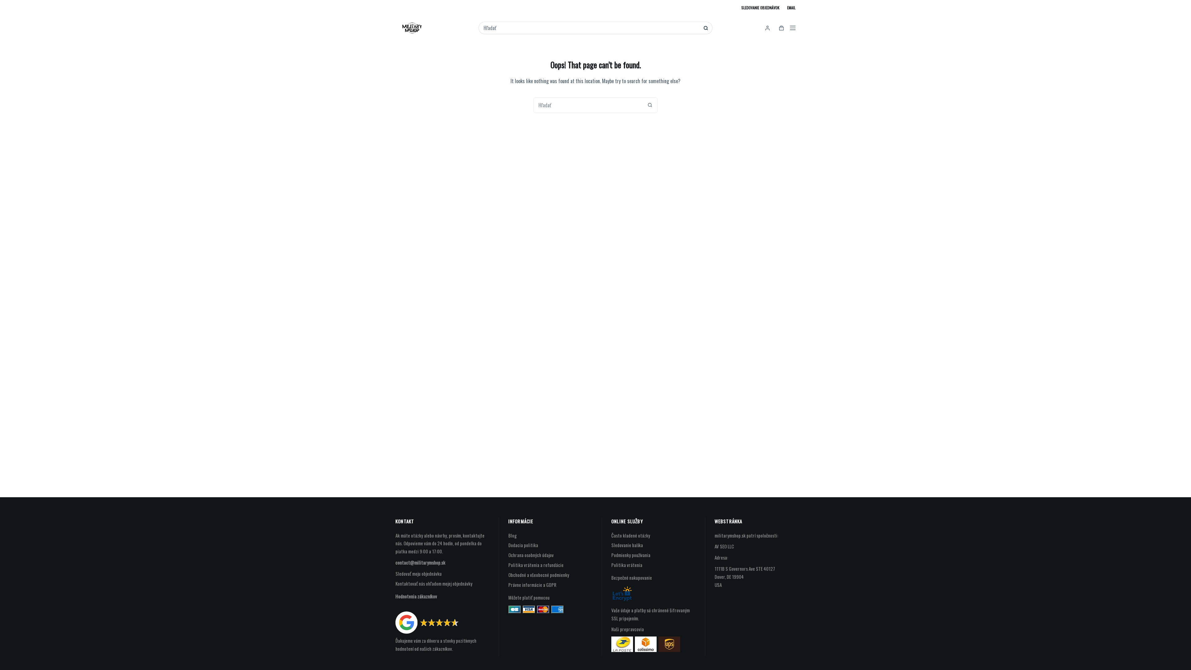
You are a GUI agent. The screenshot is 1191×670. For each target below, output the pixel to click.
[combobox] (591, 28)
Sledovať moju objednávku (418, 573)
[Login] (767, 28)
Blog (512, 535)
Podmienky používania (630, 555)
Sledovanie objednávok (760, 7)
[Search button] (706, 28)
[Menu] (793, 28)
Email (791, 7)
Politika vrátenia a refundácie (536, 564)
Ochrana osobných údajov (531, 555)
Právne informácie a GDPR (532, 584)
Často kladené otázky (630, 535)
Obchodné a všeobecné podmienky (538, 574)
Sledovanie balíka (627, 545)
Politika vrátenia (626, 564)
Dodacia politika (523, 545)
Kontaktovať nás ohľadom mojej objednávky (433, 583)
